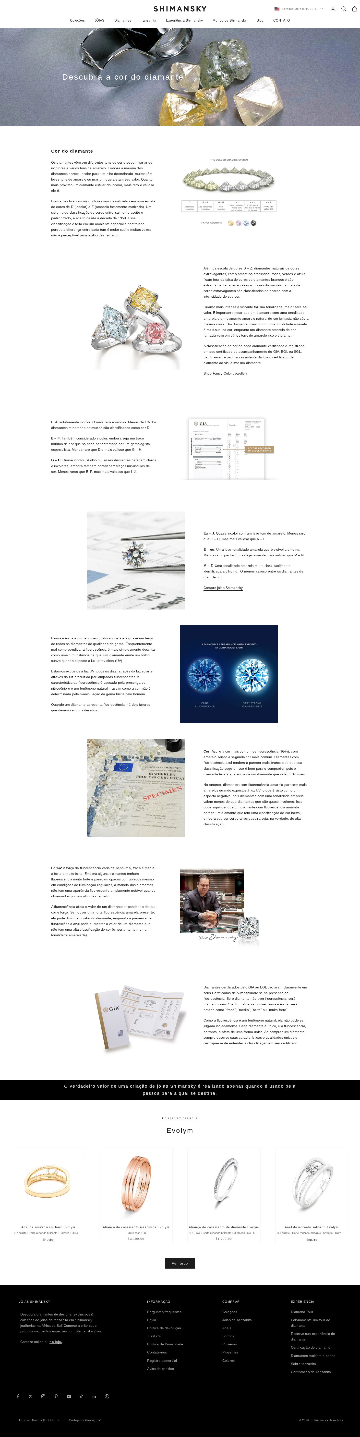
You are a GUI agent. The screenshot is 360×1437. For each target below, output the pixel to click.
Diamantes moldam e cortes (313, 1356)
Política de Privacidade (165, 1344)
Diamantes (122, 20)
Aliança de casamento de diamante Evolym (224, 1227)
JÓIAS (100, 20)
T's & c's (153, 1336)
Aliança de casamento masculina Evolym (136, 1227)
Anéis (226, 1328)
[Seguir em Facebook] (17, 1396)
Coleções (77, 20)
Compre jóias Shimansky (223, 588)
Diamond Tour (302, 1312)
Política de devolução (164, 1328)
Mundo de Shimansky (230, 20)
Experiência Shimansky (184, 20)
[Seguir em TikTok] (81, 1396)
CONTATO (281, 20)
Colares (228, 1361)
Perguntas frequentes (164, 1312)
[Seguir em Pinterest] (56, 1396)
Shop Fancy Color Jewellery (226, 373)
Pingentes (230, 1352)
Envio (151, 1320)
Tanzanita (148, 20)
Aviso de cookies (160, 1369)
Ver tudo (180, 1263)
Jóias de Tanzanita (237, 1320)
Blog (260, 20)
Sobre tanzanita (303, 1364)
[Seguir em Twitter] (30, 1396)
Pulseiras (229, 1344)
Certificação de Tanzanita (311, 1372)
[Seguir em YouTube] (68, 1396)
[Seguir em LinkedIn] (94, 1396)
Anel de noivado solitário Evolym (48, 1227)
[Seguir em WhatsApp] (107, 1396)
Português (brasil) (82, 1420)
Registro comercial (162, 1361)
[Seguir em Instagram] (43, 1396)
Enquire (48, 1240)
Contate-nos (157, 1352)
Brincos (228, 1336)
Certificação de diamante (310, 1347)
